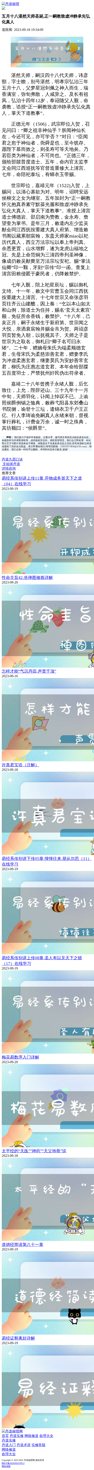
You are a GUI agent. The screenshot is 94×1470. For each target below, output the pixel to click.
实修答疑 (38, 1445)
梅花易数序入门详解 (20, 1057)
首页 (5, 1436)
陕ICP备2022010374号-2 (13, 1463)
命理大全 (46, 1436)
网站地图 (6, 1466)
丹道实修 (17, 1436)
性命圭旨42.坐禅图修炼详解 (27, 577)
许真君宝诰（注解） (20, 765)
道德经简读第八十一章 (22, 1244)
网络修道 (31, 1436)
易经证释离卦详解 (18, 1338)
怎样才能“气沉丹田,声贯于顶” (29, 671)
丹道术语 (24, 1445)
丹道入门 (9, 1445)
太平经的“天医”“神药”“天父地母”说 (34, 1151)
